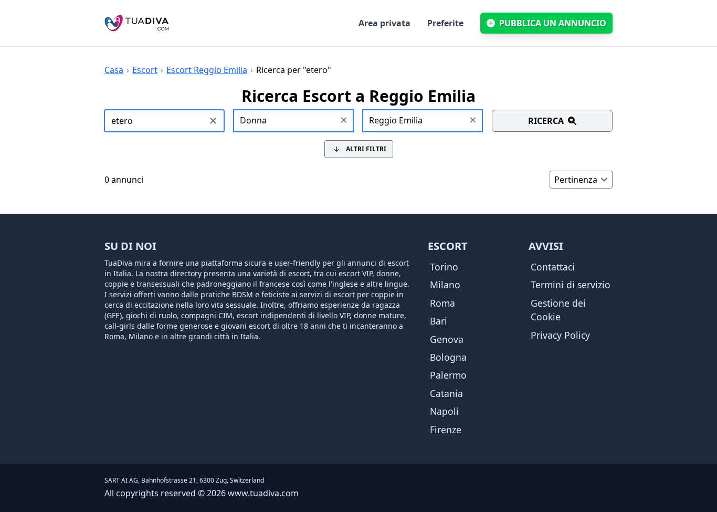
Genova (446, 339)
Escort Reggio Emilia (206, 70)
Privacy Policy (560, 335)
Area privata (384, 23)
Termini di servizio (570, 284)
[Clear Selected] (343, 120)
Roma (442, 303)
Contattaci (553, 266)
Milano (445, 284)
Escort (144, 70)
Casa (113, 70)
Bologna (448, 357)
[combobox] (294, 121)
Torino (444, 266)
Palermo (448, 375)
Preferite (445, 23)
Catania (446, 393)
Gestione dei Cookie (558, 310)
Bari (438, 321)
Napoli (444, 411)
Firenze (445, 429)
